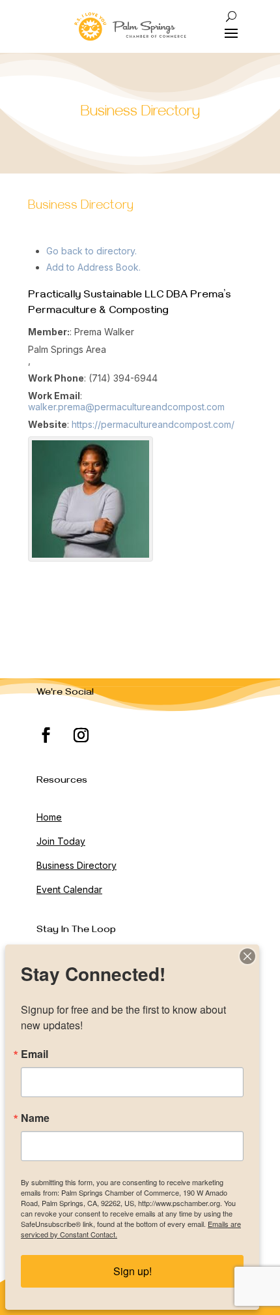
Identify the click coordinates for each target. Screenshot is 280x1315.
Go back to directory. (91, 250)
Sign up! (132, 1270)
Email (34, 1054)
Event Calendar (69, 889)
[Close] (247, 956)
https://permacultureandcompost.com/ (153, 424)
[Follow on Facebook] (46, 735)
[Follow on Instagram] (81, 735)
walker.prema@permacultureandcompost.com (126, 406)
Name (35, 1118)
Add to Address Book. (93, 267)
